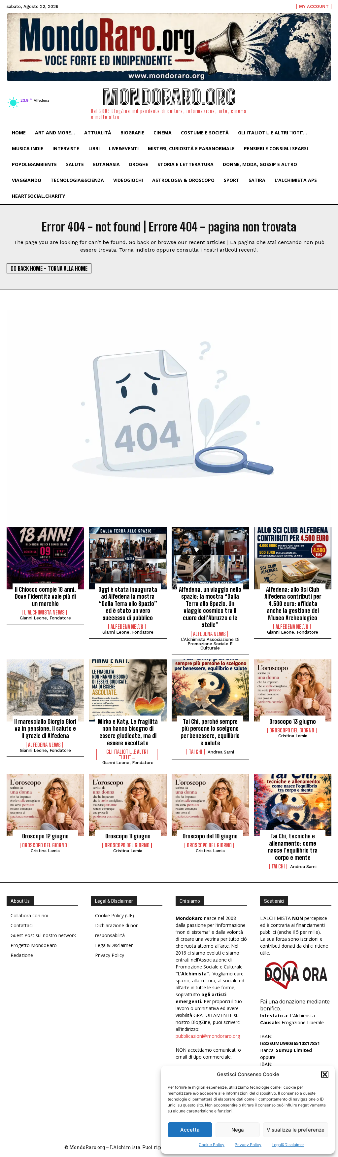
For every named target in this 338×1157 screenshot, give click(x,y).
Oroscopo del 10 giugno (210, 836)
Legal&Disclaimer (288, 1144)
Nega (237, 1130)
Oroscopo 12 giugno (45, 836)
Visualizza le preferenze (295, 1130)
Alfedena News (127, 626)
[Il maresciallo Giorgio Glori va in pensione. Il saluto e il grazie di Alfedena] (45, 690)
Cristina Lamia (292, 735)
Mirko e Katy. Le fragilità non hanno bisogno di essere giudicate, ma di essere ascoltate (128, 732)
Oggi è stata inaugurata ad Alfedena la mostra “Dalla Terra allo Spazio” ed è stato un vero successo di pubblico (127, 603)
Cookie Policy (211, 1144)
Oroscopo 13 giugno (292, 721)
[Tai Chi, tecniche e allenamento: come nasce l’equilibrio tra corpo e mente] (292, 805)
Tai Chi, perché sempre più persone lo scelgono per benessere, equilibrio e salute (210, 732)
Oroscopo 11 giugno (128, 836)
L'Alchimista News (44, 612)
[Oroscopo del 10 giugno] (210, 805)
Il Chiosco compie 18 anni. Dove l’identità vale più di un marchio (45, 596)
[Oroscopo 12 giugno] (45, 805)
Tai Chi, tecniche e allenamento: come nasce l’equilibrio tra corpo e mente (293, 846)
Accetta (190, 1130)
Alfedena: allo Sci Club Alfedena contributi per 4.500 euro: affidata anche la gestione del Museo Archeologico (292, 603)
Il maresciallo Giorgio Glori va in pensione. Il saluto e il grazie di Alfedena (45, 728)
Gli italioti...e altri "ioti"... (127, 754)
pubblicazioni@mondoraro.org (208, 1036)
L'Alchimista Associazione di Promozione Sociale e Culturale (210, 643)
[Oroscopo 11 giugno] (128, 805)
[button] (324, 1074)
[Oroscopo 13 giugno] (292, 690)
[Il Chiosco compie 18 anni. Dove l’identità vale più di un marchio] (45, 558)
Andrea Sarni (221, 752)
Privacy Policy (248, 1144)
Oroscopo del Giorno (291, 730)
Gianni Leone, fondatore (45, 617)
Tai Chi (195, 751)
